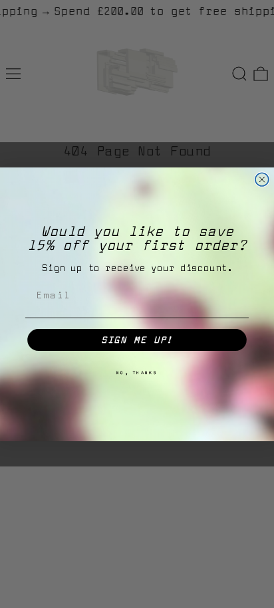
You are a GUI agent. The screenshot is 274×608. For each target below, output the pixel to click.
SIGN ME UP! (137, 339)
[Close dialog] (262, 179)
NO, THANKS (137, 372)
